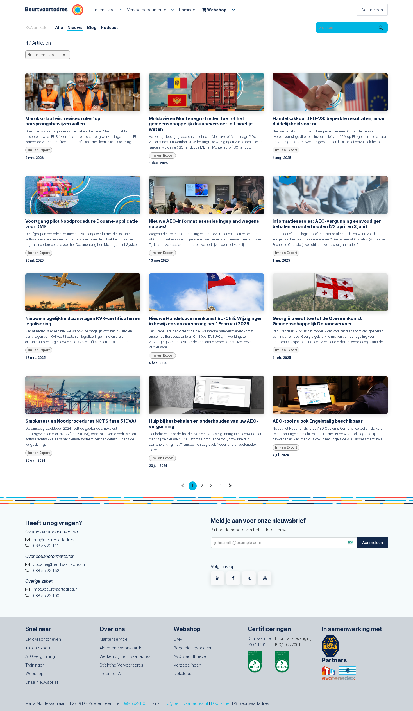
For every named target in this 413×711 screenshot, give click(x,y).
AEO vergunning (40, 656)
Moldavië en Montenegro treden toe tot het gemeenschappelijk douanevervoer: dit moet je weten (201, 124)
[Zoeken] (381, 27)
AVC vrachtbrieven (191, 656)
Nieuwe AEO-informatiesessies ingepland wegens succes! (204, 224)
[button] (350, 542)
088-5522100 (134, 703)
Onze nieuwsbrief (41, 682)
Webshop (34, 673)
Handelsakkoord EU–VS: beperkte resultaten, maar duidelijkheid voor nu (329, 121)
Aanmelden (372, 9)
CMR (178, 639)
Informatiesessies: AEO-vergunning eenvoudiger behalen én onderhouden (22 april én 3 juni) (327, 224)
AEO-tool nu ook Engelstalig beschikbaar (318, 421)
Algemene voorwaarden (122, 648)
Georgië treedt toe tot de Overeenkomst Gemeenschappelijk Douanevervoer (317, 321)
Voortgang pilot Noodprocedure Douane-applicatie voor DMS (81, 224)
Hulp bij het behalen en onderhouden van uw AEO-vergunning (203, 423)
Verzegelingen (187, 665)
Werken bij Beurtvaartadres (125, 656)
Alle (59, 27)
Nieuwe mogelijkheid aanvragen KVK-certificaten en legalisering (82, 321)
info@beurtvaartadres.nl (185, 703)
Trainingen (35, 665)
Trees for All (110, 673)
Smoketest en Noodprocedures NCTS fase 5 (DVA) (80, 421)
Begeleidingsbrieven (193, 648)
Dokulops (182, 673)
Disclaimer (221, 703)
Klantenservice (113, 639)
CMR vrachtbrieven (43, 639)
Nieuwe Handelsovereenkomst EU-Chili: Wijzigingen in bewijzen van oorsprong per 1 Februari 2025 (206, 321)
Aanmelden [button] (372, 542)
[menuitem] (107, 9)
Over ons (112, 629)
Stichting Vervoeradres (121, 665)
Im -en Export (39, 150)
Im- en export (37, 648)
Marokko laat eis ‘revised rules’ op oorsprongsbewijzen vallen (62, 121)
